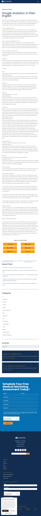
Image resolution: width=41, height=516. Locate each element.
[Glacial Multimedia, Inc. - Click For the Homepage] (20, 438)
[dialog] (9, 506)
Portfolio (5, 463)
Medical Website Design (8, 474)
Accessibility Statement (27, 509)
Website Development (7, 335)
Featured (4, 304)
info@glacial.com (20, 446)
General (4, 307)
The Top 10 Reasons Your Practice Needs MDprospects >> (30, 261)
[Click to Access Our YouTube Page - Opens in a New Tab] (23, 450)
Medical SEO (5, 478)
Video (4, 326)
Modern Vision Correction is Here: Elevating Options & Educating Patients (18, 267)
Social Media (5, 321)
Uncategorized (6, 324)
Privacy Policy (20, 509)
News (4, 313)
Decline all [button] (12, 510)
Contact (5, 468)
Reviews (5, 467)
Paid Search (5, 315)
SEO (3, 318)
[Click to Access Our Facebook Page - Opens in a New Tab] (18, 450)
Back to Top (35, 509)
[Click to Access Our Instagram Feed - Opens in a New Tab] (20, 450)
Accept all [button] (5, 510)
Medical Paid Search (7, 476)
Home (4, 461)
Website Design (6, 332)
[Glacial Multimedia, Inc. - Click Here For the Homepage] (6, 1)
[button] (38, 1)
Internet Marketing (6, 310)
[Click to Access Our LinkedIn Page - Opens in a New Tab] (25, 450)
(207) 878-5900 (20, 444)
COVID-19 (4, 302)
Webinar (4, 329)
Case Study (5, 299)
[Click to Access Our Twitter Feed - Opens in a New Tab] (16, 450)
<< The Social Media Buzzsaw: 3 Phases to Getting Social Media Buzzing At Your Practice (12, 261)
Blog (4, 465)
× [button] (15, 498)
